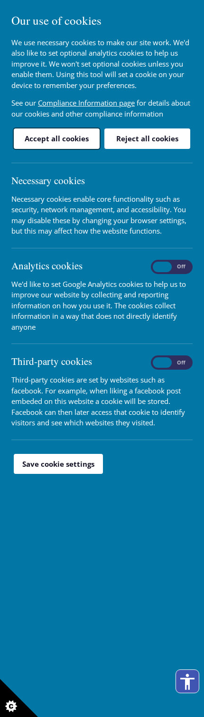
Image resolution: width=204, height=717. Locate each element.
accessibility (187, 681)
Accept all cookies (57, 138)
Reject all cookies (147, 138)
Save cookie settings (58, 464)
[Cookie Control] (19, 698)
